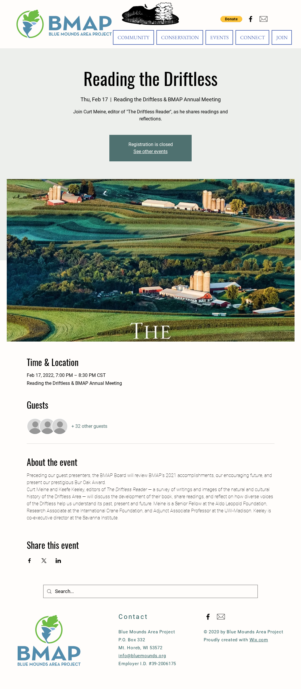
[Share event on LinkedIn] (58, 560)
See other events (150, 151)
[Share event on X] (44, 560)
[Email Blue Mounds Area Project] (263, 19)
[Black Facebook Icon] (251, 19)
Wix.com (259, 639)
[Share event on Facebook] (29, 560)
